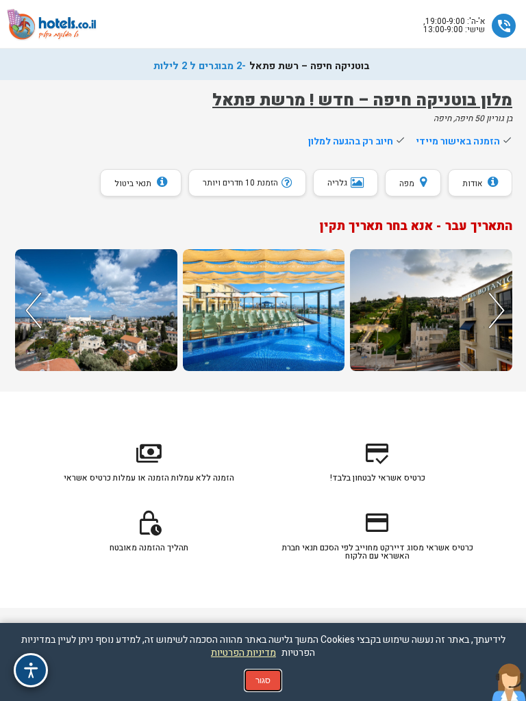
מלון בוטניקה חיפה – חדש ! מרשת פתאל (362, 100)
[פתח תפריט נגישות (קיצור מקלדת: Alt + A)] (31, 670)
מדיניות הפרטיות (243, 653)
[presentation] (31, 310)
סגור (263, 680)
